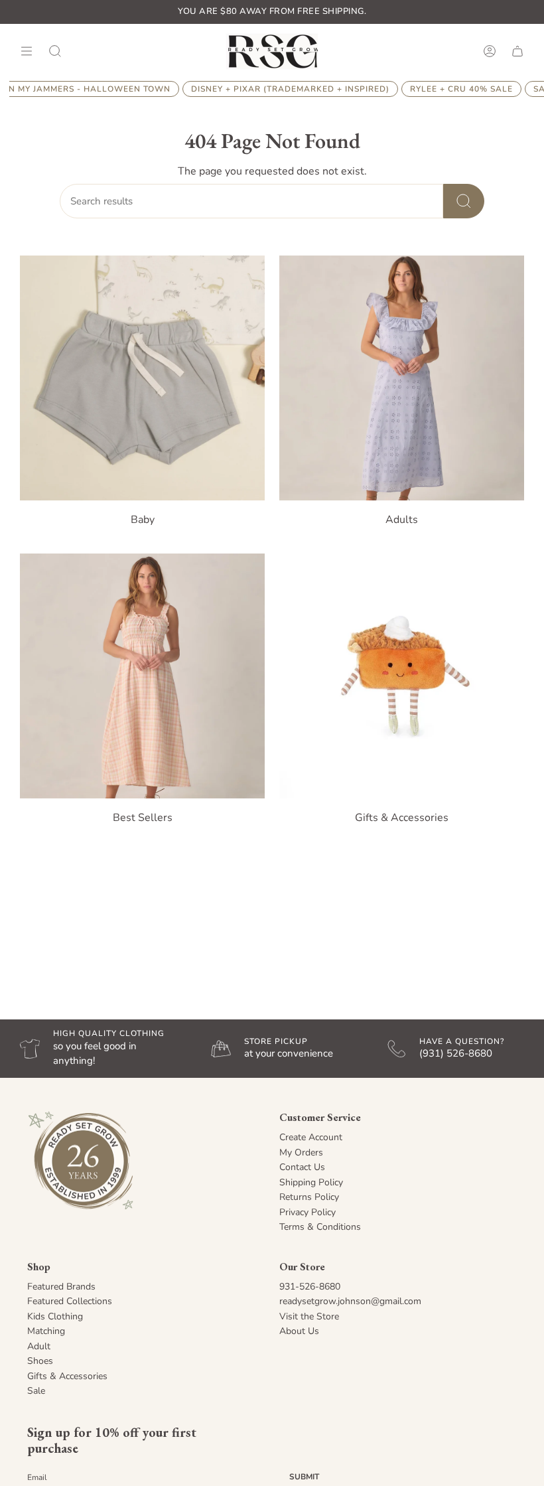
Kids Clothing (55, 1316)
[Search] (463, 201)
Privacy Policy (307, 1212)
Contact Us (302, 1167)
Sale (36, 1390)
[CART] (517, 51)
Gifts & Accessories (67, 1376)
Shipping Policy (311, 1182)
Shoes (40, 1361)
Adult (38, 1346)
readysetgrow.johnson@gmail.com (350, 1301)
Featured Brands (61, 1286)
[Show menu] (26, 51)
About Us (299, 1331)
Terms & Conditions (320, 1227)
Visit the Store (309, 1316)
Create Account (310, 1137)
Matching (46, 1331)
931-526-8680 (309, 1286)
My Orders (301, 1152)
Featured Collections (69, 1301)
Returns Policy (309, 1197)
